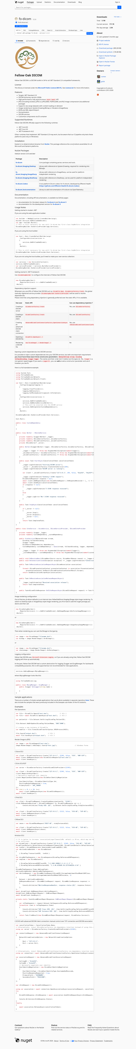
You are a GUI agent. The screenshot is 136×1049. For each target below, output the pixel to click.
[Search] (119, 7)
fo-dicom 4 (51, 202)
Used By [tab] (56, 41)
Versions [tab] (67, 41)
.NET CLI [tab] (18, 30)
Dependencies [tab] (44, 41)
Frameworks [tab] (32, 41)
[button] (89, 33)
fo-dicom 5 (62, 202)
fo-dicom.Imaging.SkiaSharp (26, 178)
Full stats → (117, 17)
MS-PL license (104, 44)
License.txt (69, 88)
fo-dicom (19, 162)
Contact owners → (115, 71)
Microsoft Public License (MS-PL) (50, 88)
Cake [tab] (81, 30)
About (56, 1041)
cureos (103, 77)
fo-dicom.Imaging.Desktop (26, 166)
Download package (106, 48)
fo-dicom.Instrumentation (25, 190)
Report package (104, 65)
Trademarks (108, 1041)
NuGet (47, 144)
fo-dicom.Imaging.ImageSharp (26, 173)
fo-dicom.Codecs (22, 184)
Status (54, 1025)
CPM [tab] (43, 30)
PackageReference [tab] (34, 30)
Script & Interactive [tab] (60, 30)
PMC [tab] (24, 30)
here (87, 700)
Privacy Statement (96, 1041)
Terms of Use (64, 1041)
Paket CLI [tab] (49, 30)
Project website (104, 40)
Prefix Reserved (23, 22)
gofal (103, 81)
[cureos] (98, 76)
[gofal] (98, 81)
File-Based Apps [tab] (73, 30)
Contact (18, 1025)
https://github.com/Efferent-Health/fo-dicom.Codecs (59, 186)
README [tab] (20, 41)
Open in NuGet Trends (107, 62)
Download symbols (106, 52)
